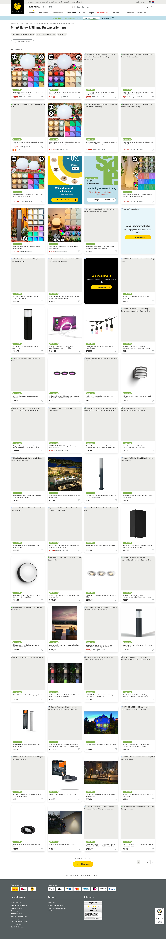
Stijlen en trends (57, 13)
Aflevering (14, 911)
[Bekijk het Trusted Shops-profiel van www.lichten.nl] (101, 910)
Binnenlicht (31, 13)
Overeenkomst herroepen (19, 921)
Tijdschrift (48, 7)
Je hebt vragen (16, 903)
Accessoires (129, 13)
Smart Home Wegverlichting (46, 34)
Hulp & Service (140, 2)
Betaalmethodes (16, 908)
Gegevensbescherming (19, 905)
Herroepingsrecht (17, 919)
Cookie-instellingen (17, 927)
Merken (82, 13)
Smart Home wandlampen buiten (23, 34)
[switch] (160, 922)
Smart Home (71, 13)
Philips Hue (62, 34)
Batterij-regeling (16, 913)
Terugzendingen (16, 924)
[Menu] (163, 909)
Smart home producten (41, 23)
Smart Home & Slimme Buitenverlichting (62, 23)
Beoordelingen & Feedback (57, 908)
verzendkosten (94, 875)
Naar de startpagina (17, 23)
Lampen (91, 13)
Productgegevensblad (22, 149)
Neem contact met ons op (56, 905)
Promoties (141, 13)
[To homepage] (17, 7)
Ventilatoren (116, 13)
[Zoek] (72, 7)
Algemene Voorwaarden (19, 916)
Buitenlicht (43, 13)
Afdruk (50, 911)
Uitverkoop (103, 13)
